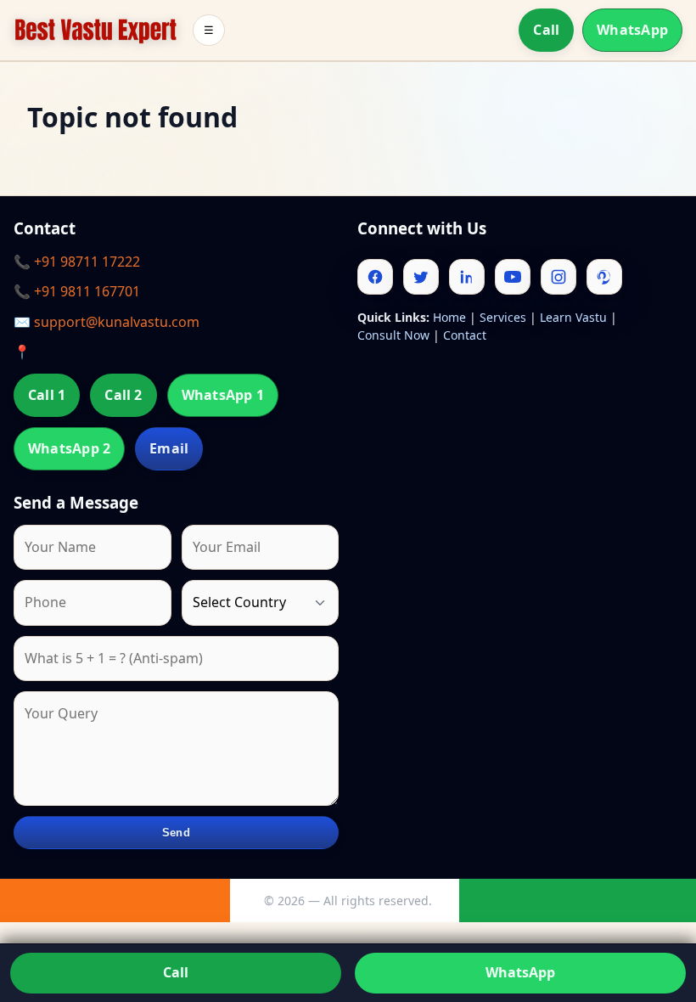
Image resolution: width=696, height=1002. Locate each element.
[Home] (95, 29)
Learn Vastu (573, 317)
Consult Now (393, 335)
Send (176, 832)
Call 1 (46, 395)
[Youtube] (512, 277)
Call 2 (123, 395)
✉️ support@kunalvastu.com (106, 321)
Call (546, 29)
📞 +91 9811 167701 (77, 291)
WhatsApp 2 (69, 448)
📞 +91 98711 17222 (77, 261)
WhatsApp (632, 29)
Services (503, 317)
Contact (464, 335)
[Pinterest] (604, 277)
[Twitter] (421, 277)
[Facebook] (375, 277)
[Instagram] (558, 277)
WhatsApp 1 (223, 395)
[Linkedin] (467, 277)
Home (449, 317)
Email (168, 448)
